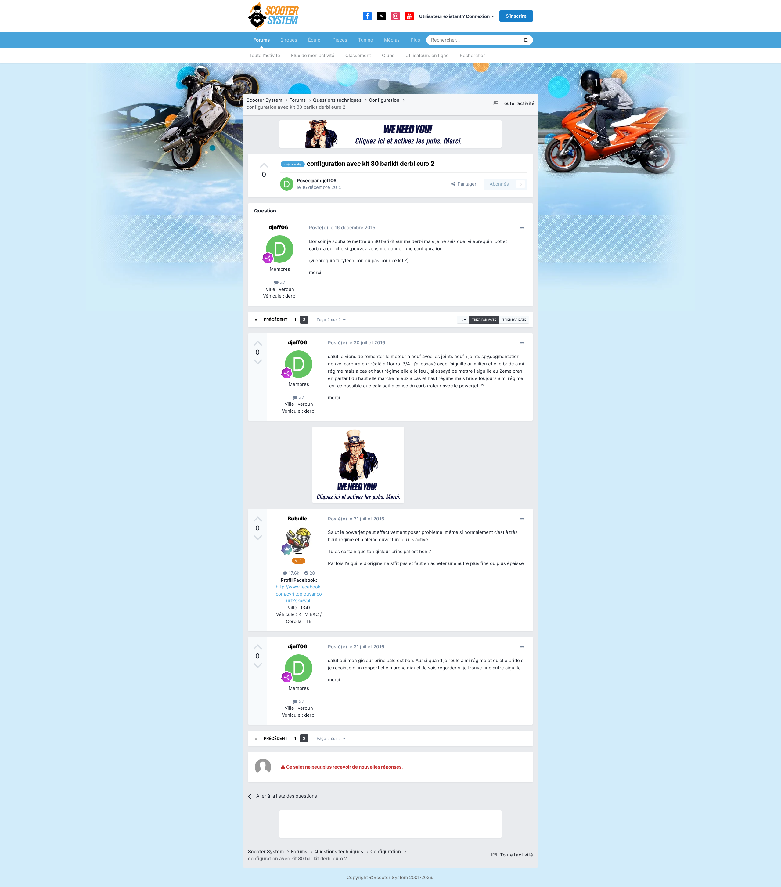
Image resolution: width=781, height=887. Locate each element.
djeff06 (328, 180)
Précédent (276, 319)
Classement (358, 55)
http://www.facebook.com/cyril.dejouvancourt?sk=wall (299, 593)
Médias (392, 40)
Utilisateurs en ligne (427, 55)
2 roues (289, 40)
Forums (262, 40)
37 (282, 282)
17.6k (293, 573)
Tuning (365, 40)
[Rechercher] (526, 40)
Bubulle (297, 519)
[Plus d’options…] (522, 228)
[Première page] (256, 320)
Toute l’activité (264, 55)
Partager (466, 184)
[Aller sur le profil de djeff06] (286, 184)
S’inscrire (516, 16)
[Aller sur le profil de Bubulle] (298, 540)
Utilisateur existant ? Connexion (455, 16)
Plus (415, 40)
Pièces (340, 40)
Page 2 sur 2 (330, 319)
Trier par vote (484, 319)
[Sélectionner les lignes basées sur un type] (463, 320)
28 (311, 573)
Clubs (388, 55)
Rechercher (472, 55)
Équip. (315, 40)
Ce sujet (504, 40)
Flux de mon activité (312, 55)
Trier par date (514, 319)
